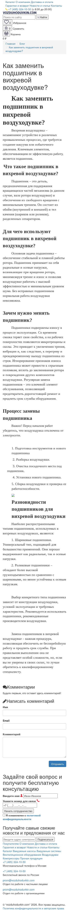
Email (6, 720)
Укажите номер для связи (20, 801)
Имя (5, 707)
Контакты (56, 5)
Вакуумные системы (49, 851)
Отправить (57, 764)
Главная (10, 43)
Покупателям (11, 843)
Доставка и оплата (42, 2)
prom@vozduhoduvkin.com (19, 880)
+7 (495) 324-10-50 (20, 9)
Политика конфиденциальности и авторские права (33, 908)
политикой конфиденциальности (22, 817)
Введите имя (11, 796)
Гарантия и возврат (14, 847)
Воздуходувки (50, 854)
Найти (43, 17)
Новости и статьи (40, 5)
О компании (23, 2)
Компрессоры (11, 858)
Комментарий (11, 734)
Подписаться (45, 839)
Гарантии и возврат (17, 5)
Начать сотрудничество (18, 811)
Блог (22, 43)
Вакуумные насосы (24, 851)
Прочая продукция (31, 858)
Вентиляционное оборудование (22, 854)
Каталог (10, 2)
